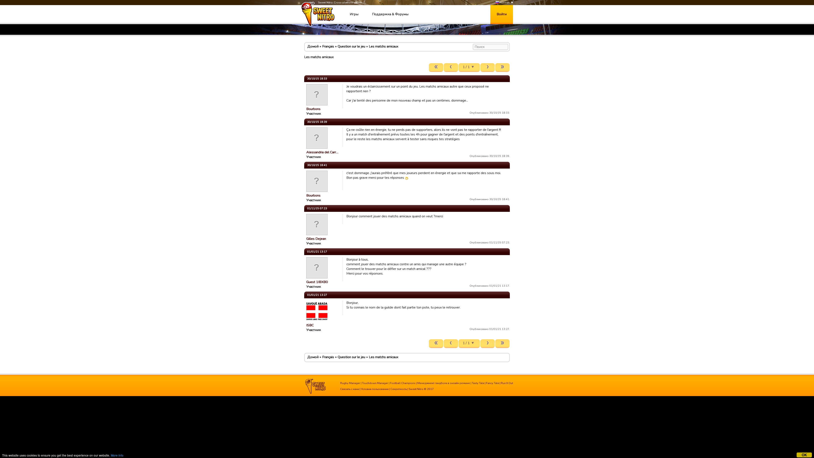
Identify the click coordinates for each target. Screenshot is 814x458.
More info (117, 455)
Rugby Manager (350, 383)
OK (804, 454)
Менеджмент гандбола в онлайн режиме (443, 383)
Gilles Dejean (316, 238)
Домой (313, 46)
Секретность (398, 389)
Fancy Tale (492, 383)
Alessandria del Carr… (322, 152)
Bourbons (313, 109)
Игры (354, 14)
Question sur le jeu (351, 46)
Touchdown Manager (375, 383)
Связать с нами (349, 389)
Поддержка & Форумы (390, 14)
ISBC (310, 325)
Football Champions (402, 383)
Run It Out (507, 383)
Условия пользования (375, 389)
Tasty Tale (478, 383)
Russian (504, 2)
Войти (502, 14)
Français (328, 46)
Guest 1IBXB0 (317, 282)
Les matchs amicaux (383, 46)
